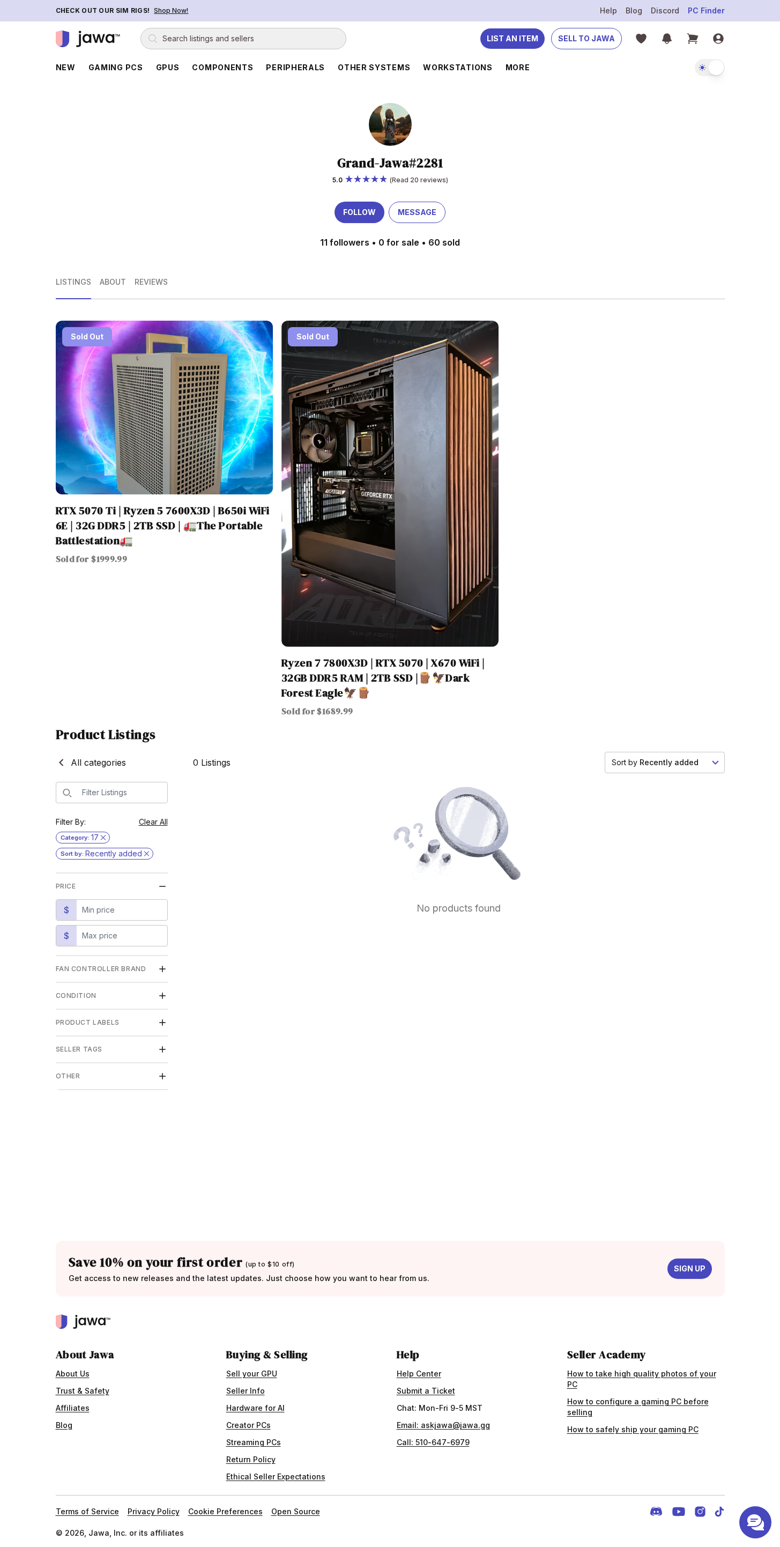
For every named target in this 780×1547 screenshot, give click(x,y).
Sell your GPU (251, 1373)
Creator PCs (248, 1425)
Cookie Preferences (225, 1511)
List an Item (512, 38)
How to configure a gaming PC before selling (638, 1407)
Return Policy (251, 1459)
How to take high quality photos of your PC (641, 1379)
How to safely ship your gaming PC (633, 1429)
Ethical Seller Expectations (275, 1476)
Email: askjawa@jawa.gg (443, 1425)
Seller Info (245, 1390)
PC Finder (706, 10)
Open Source (295, 1511)
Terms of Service (87, 1511)
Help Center (419, 1373)
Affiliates (73, 1407)
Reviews (151, 281)
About (113, 281)
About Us (73, 1373)
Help (608, 10)
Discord (665, 10)
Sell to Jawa (586, 38)
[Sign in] (718, 38)
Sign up (689, 1268)
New (66, 67)
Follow (359, 212)
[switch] (710, 67)
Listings (73, 281)
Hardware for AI (255, 1407)
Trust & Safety (82, 1390)
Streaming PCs (253, 1442)
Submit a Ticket (426, 1390)
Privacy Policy (154, 1511)
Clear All (153, 821)
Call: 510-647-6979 (433, 1442)
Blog (634, 10)
